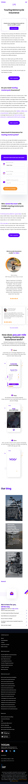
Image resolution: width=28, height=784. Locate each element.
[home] (3, 2)
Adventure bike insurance (7, 665)
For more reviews (14, 327)
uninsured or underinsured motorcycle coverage (12, 117)
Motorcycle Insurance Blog (7, 716)
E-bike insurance (5, 667)
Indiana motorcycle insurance (8, 685)
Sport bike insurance (5, 659)
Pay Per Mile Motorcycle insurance (8, 654)
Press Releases (4, 640)
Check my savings (10, 188)
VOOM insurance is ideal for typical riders (10, 214)
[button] (26, 2)
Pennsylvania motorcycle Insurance (9, 708)
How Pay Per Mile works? (6, 723)
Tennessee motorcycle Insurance (8, 698)
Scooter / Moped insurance (7, 663)
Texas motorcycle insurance (7, 696)
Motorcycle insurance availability (8, 677)
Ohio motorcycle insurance (7, 681)
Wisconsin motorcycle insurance (8, 692)
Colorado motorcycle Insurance (8, 700)
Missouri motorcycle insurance (8, 694)
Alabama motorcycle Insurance (8, 702)
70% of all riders (4, 223)
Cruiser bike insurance (6, 656)
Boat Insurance (4, 669)
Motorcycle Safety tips (6, 727)
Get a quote (14, 28)
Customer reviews (5, 644)
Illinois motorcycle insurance (7, 683)
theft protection (18, 115)
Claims (2, 642)
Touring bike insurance (6, 661)
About (2, 638)
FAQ (2, 721)
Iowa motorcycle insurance (7, 687)
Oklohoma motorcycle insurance (8, 690)
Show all (3, 581)
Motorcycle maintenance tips (7, 729)
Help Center (15, 608)
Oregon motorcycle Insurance (8, 704)
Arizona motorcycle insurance (8, 679)
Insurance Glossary (5, 719)
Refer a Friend (4, 646)
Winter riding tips (5, 725)
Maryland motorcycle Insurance (8, 706)
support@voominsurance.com (7, 760)
